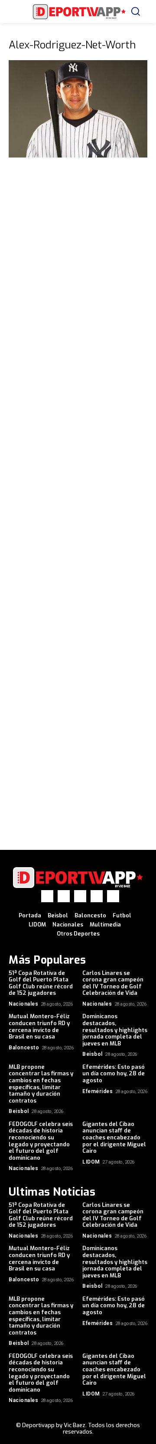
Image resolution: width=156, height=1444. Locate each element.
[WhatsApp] (97, 896)
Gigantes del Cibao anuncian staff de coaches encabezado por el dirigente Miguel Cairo (114, 1137)
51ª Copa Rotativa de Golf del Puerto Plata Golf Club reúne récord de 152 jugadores (41, 983)
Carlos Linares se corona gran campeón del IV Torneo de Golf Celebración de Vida (112, 983)
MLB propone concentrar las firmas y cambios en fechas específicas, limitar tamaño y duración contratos (41, 1083)
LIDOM (91, 1162)
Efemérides (97, 1091)
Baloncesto (24, 1048)
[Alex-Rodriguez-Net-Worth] (78, 155)
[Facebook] (47, 896)
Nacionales (23, 1004)
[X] (80, 896)
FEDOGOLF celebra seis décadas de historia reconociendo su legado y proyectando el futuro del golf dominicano (41, 1140)
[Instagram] (64, 896)
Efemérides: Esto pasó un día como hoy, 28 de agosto (113, 1073)
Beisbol (92, 1054)
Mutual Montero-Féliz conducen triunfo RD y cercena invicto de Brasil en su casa (39, 1026)
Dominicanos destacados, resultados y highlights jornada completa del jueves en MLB (114, 1030)
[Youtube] (113, 896)
